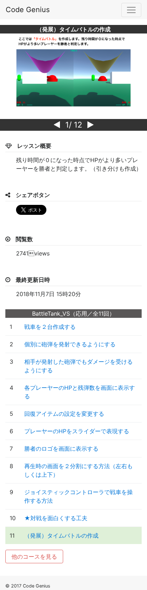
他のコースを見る (34, 556)
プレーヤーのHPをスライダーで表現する (76, 431)
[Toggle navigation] (131, 10)
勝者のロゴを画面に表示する (61, 448)
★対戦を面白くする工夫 (55, 518)
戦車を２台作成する (50, 326)
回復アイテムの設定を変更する (64, 413)
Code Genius (28, 9)
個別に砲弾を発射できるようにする (70, 344)
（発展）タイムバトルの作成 (61, 535)
